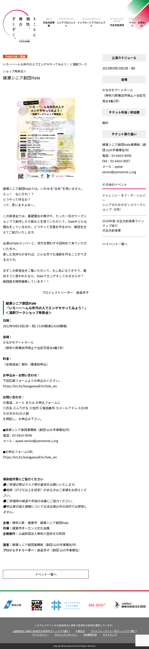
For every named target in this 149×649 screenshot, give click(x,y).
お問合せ (80, 631)
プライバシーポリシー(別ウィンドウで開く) (114, 631)
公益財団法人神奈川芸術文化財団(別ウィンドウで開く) (41, 631)
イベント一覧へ (46, 574)
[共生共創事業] (19, 25)
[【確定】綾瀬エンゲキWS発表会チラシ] (46, 139)
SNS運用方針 (90, 634)
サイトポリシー (40, 634)
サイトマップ (110, 634)
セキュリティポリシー (66, 634)
